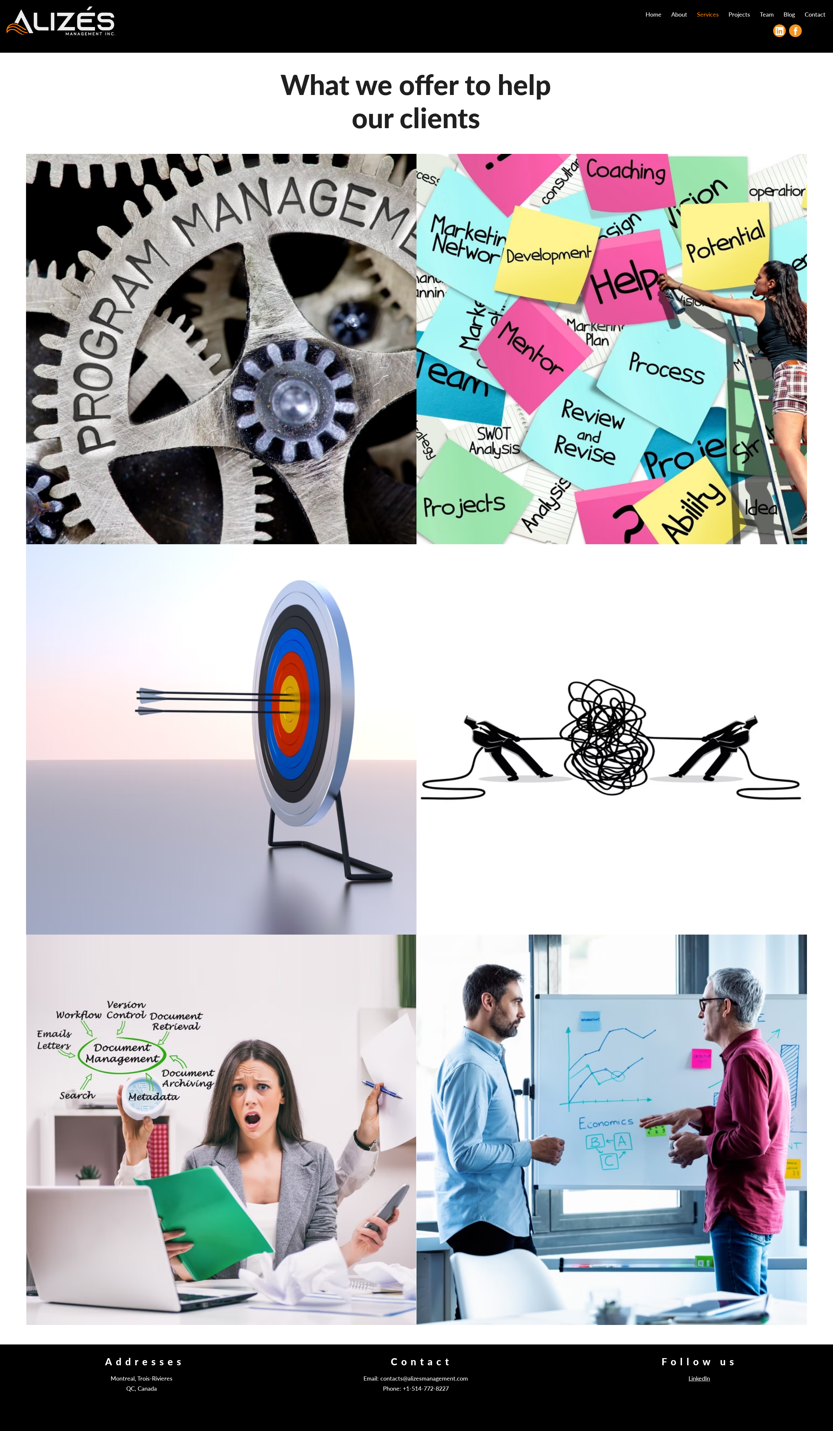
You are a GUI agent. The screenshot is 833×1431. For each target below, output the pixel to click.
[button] (739, 14)
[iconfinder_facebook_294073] (795, 30)
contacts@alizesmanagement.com (424, 1378)
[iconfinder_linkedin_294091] (779, 30)
